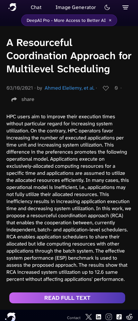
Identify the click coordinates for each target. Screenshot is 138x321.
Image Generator (76, 7)
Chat (36, 7)
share (28, 99)
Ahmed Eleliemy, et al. (69, 88)
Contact (74, 317)
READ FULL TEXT (67, 298)
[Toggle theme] (107, 7)
